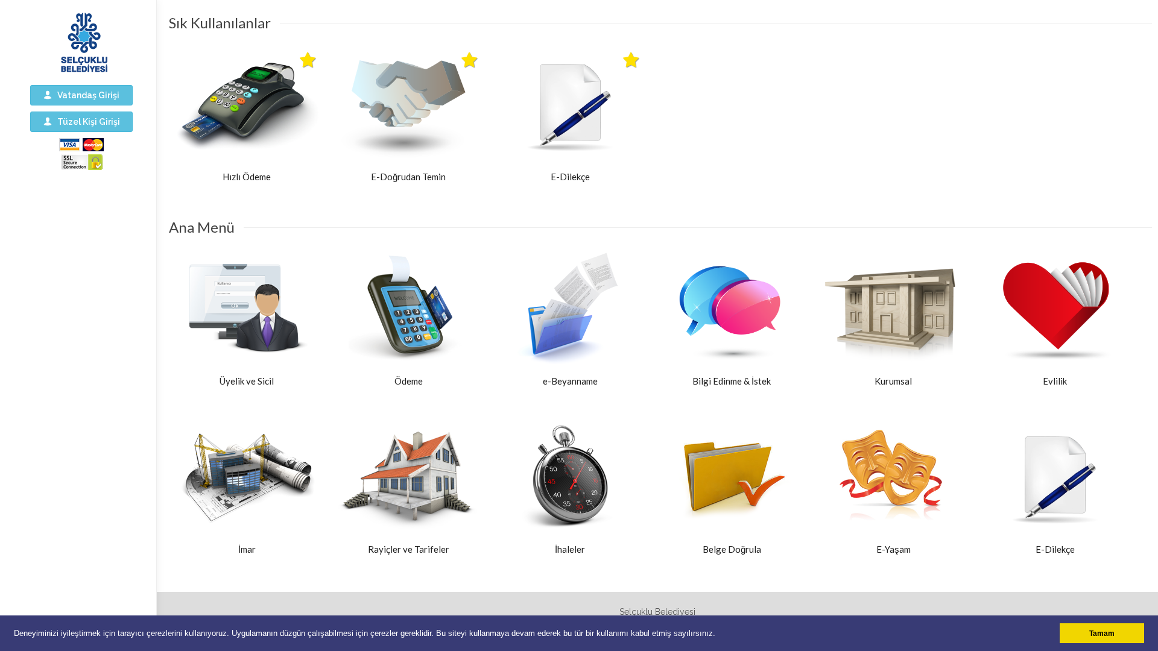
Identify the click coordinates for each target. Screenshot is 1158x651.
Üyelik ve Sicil (247, 381)
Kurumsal (893, 381)
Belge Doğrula (732, 549)
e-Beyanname (570, 381)
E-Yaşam (893, 549)
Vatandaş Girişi (85, 95)
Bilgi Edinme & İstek (731, 381)
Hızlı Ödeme (247, 176)
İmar (247, 549)
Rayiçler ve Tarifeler (408, 549)
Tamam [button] (1102, 633)
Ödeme (408, 381)
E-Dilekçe (570, 176)
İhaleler (570, 549)
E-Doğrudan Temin (408, 176)
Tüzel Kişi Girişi (86, 122)
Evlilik (1055, 381)
